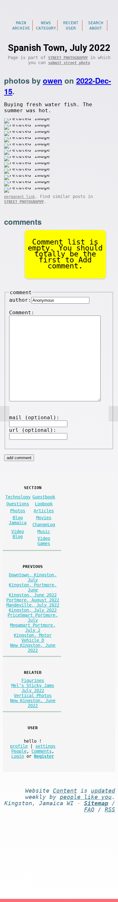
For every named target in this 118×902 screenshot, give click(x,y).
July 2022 (32, 690)
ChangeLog (43, 524)
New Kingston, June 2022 (32, 648)
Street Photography (68, 58)
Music (43, 531)
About (95, 28)
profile (19, 746)
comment (21, 292)
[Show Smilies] (17, 406)
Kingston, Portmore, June (33, 587)
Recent (70, 22)
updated (103, 791)
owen (52, 80)
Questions (17, 503)
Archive (21, 28)
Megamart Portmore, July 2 (32, 628)
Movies (43, 517)
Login (17, 756)
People (18, 751)
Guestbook (43, 496)
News (46, 22)
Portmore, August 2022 (32, 599)
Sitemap (96, 803)
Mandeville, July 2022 (32, 605)
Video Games (43, 541)
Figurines (32, 680)
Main (21, 22)
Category (46, 28)
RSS (110, 809)
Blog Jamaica (17, 520)
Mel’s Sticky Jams (32, 685)
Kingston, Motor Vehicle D (33, 638)
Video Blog (17, 534)
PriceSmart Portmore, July (33, 618)
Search (95, 22)
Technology (18, 496)
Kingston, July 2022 (33, 610)
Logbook (44, 503)
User (71, 28)
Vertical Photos (33, 695)
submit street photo (69, 63)
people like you (86, 797)
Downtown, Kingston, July (33, 577)
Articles (44, 510)
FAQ (89, 809)
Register (44, 756)
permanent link (19, 197)
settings (45, 746)
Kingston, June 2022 (33, 594)
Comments (41, 751)
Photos (17, 510)
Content (65, 791)
